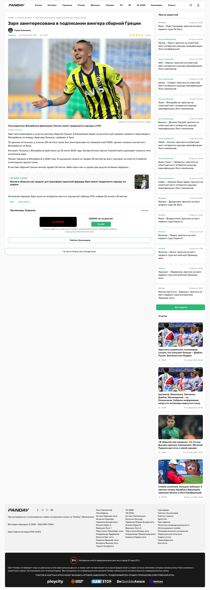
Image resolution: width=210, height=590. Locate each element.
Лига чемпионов (166, 59)
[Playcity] (55, 582)
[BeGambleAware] (131, 582)
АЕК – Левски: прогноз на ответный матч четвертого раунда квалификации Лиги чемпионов (180, 65)
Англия (38, 5)
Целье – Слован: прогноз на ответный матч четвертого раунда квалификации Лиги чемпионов (180, 85)
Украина (110, 5)
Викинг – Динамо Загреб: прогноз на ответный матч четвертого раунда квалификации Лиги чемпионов (178, 125)
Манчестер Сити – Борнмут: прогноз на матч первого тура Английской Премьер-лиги (180, 294)
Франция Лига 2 (133, 528)
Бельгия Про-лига (104, 537)
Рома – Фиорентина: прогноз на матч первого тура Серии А (179, 220)
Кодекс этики (164, 537)
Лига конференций (167, 39)
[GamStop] (101, 582)
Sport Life (162, 519)
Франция (95, 5)
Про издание (164, 522)
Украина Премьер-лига (107, 540)
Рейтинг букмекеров (80, 240)
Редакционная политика (170, 534)
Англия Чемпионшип (135, 516)
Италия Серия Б (133, 525)
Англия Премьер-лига (106, 516)
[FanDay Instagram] (47, 510)
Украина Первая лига (135, 537)
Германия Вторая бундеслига (139, 522)
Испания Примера (105, 519)
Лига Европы (102, 513)
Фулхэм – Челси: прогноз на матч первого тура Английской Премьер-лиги (178, 255)
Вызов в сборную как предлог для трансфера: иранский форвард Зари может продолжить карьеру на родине (68, 183)
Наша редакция (165, 540)
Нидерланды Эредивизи (107, 534)
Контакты (162, 543)
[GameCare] (156, 582)
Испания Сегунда (133, 519)
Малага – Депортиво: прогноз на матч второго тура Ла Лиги (179, 203)
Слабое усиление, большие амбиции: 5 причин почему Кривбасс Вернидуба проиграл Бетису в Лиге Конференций (180, 489)
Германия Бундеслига (107, 522)
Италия (81, 5)
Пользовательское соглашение (173, 531)
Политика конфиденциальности (173, 525)
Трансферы (163, 510)
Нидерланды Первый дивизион (140, 534)
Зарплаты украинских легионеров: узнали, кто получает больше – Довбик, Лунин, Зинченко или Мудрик (180, 352)
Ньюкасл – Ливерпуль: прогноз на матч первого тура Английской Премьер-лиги (180, 275)
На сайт (101, 224)
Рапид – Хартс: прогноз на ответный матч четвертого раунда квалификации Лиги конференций (180, 45)
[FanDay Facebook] (37, 510)
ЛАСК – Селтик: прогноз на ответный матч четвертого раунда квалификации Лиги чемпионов (180, 145)
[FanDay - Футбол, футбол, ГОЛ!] (17, 5)
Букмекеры (156, 5)
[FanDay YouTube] (52, 510)
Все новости (181, 307)
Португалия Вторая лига (137, 531)
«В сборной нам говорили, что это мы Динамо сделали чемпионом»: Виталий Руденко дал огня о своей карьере (180, 445)
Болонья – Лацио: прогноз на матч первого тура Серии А (177, 237)
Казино (171, 5)
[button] (191, 5)
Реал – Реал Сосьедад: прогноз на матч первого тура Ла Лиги (180, 28)
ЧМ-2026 (129, 513)
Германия (67, 5)
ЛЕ (129, 5)
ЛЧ (121, 5)
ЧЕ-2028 (141, 5)
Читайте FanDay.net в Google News (79, 251)
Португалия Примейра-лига (109, 531)
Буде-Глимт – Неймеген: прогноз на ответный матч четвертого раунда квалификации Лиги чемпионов (178, 165)
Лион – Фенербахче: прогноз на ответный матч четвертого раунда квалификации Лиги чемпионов (177, 105)
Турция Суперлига (105, 546)
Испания (52, 5)
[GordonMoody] (77, 582)
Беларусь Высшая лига (107, 543)
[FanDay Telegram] (42, 510)
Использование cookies (169, 528)
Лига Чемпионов (104, 510)
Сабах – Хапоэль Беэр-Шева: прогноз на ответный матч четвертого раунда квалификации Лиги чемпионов (180, 185)
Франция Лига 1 (103, 528)
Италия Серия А (103, 525)
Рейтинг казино (165, 516)
